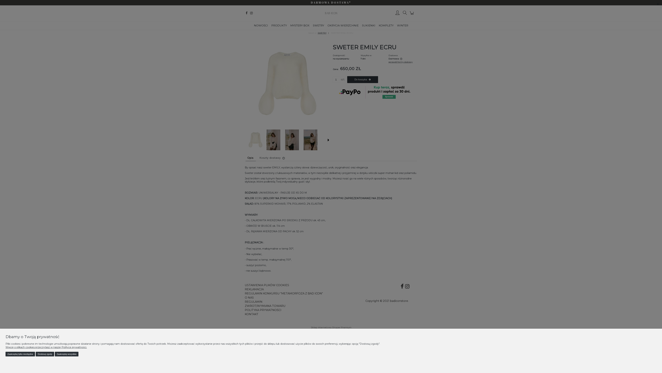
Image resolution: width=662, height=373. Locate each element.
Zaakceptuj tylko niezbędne (20, 354)
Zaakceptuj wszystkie (67, 354)
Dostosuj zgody (45, 354)
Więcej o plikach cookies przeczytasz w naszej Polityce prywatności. (46, 347)
